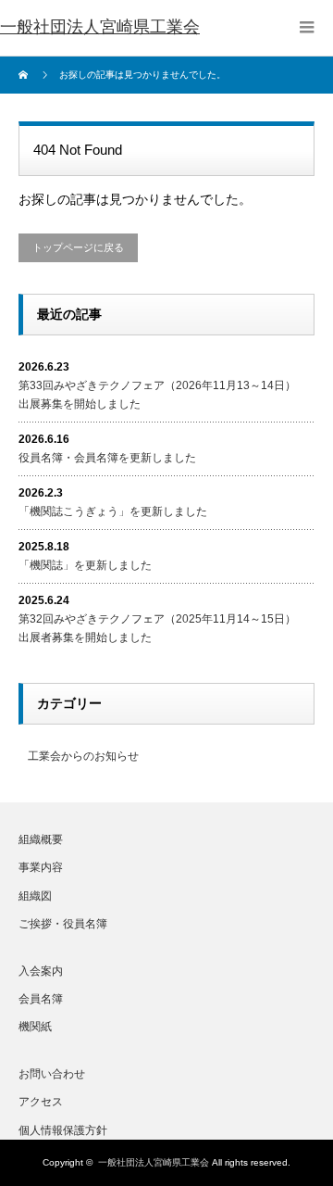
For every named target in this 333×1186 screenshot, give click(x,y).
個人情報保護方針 (62, 1130)
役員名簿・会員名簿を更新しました (107, 457)
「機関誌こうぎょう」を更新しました (112, 511)
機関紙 (35, 1026)
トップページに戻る (78, 247)
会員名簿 (40, 998)
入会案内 (40, 971)
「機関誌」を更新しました (85, 565)
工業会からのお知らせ (83, 756)
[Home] (25, 75)
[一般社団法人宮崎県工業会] (100, 28)
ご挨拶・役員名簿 (62, 923)
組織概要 (40, 839)
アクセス (40, 1101)
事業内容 (40, 867)
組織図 (35, 896)
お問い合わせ (51, 1073)
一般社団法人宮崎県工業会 (153, 1162)
